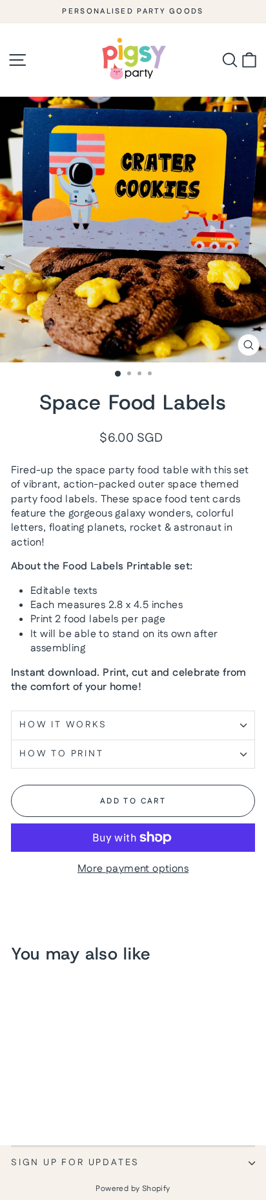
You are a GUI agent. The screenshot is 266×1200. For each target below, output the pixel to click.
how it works (63, 724)
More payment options (133, 869)
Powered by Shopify (133, 1188)
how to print (61, 753)
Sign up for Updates (75, 1162)
